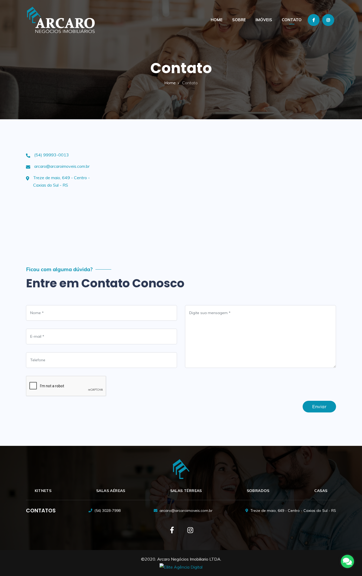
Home (217, 19)
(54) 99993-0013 (51, 154)
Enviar (319, 406)
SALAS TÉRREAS (186, 490)
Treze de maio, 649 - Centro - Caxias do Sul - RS (293, 510)
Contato (292, 19)
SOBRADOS (258, 490)
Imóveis (263, 19)
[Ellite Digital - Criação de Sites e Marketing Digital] (181, 567)
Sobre (239, 19)
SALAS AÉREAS (110, 490)
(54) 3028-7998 (107, 510)
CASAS (321, 490)
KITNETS (43, 490)
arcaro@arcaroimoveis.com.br (62, 166)
